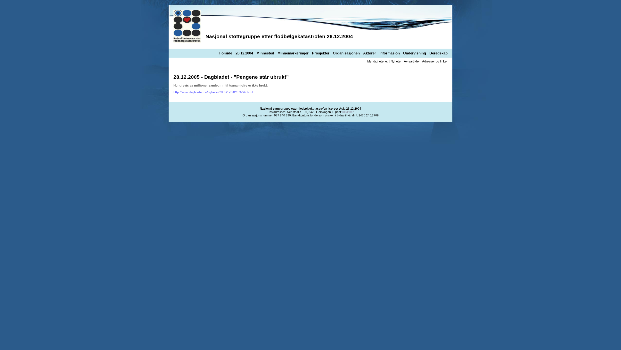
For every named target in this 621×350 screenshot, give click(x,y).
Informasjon (389, 53)
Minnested (265, 53)
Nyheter (396, 61)
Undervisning (414, 53)
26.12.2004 (244, 53)
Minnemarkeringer (293, 53)
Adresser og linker (435, 61)
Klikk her (348, 112)
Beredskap (438, 53)
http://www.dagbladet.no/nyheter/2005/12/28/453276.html (213, 92)
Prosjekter (320, 53)
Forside (225, 53)
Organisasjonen (346, 53)
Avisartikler (412, 61)
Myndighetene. (377, 61)
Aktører (369, 53)
